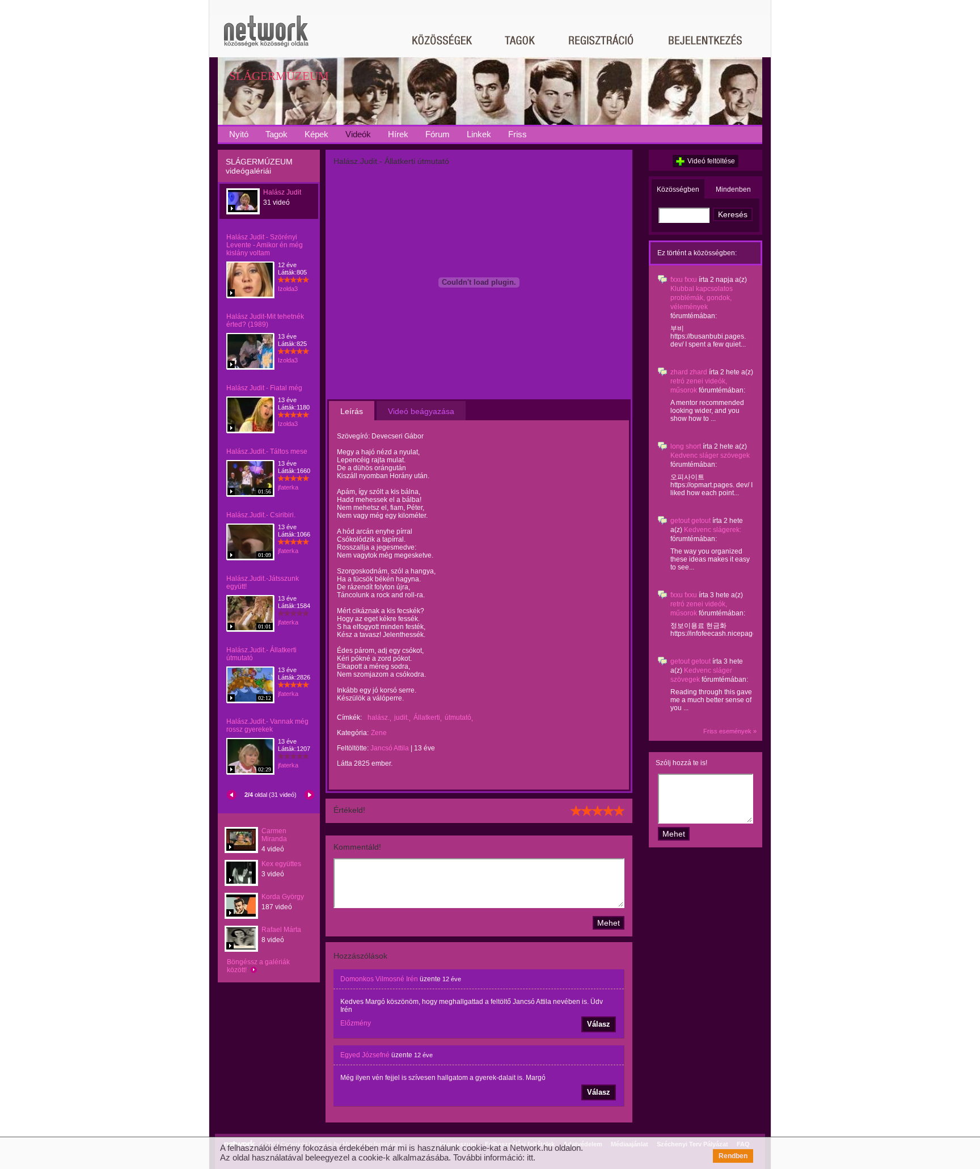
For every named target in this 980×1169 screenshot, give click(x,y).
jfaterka (288, 487)
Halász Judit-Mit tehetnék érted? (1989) (265, 320)
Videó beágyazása (421, 411)
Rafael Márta (281, 930)
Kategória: (353, 733)
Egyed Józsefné (365, 1055)
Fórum (437, 134)
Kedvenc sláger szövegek (710, 455)
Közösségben (678, 189)
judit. (401, 717)
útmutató (458, 717)
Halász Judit (282, 192)
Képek (316, 134)
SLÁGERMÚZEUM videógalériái (259, 166)
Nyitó (238, 134)
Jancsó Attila (389, 748)
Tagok (276, 134)
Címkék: (349, 717)
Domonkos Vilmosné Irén (379, 979)
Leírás (351, 411)
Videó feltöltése (711, 161)
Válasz (598, 1024)
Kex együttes (281, 864)
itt (530, 1157)
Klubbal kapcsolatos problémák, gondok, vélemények (701, 298)
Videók (358, 134)
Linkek (479, 134)
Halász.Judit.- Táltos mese (266, 451)
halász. (379, 717)
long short (685, 446)
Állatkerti (426, 717)
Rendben (733, 1156)
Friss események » (730, 731)
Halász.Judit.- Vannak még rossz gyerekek (267, 725)
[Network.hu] (266, 36)
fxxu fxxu (683, 280)
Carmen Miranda (274, 835)
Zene (379, 733)
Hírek (398, 134)
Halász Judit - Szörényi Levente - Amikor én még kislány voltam (264, 245)
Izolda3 (288, 288)
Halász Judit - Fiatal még (264, 388)
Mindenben (733, 189)
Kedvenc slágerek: (712, 530)
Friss (517, 134)
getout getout (690, 521)
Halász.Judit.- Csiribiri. (260, 515)
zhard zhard (688, 372)
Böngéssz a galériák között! (258, 966)
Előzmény (355, 1023)
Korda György (282, 897)
